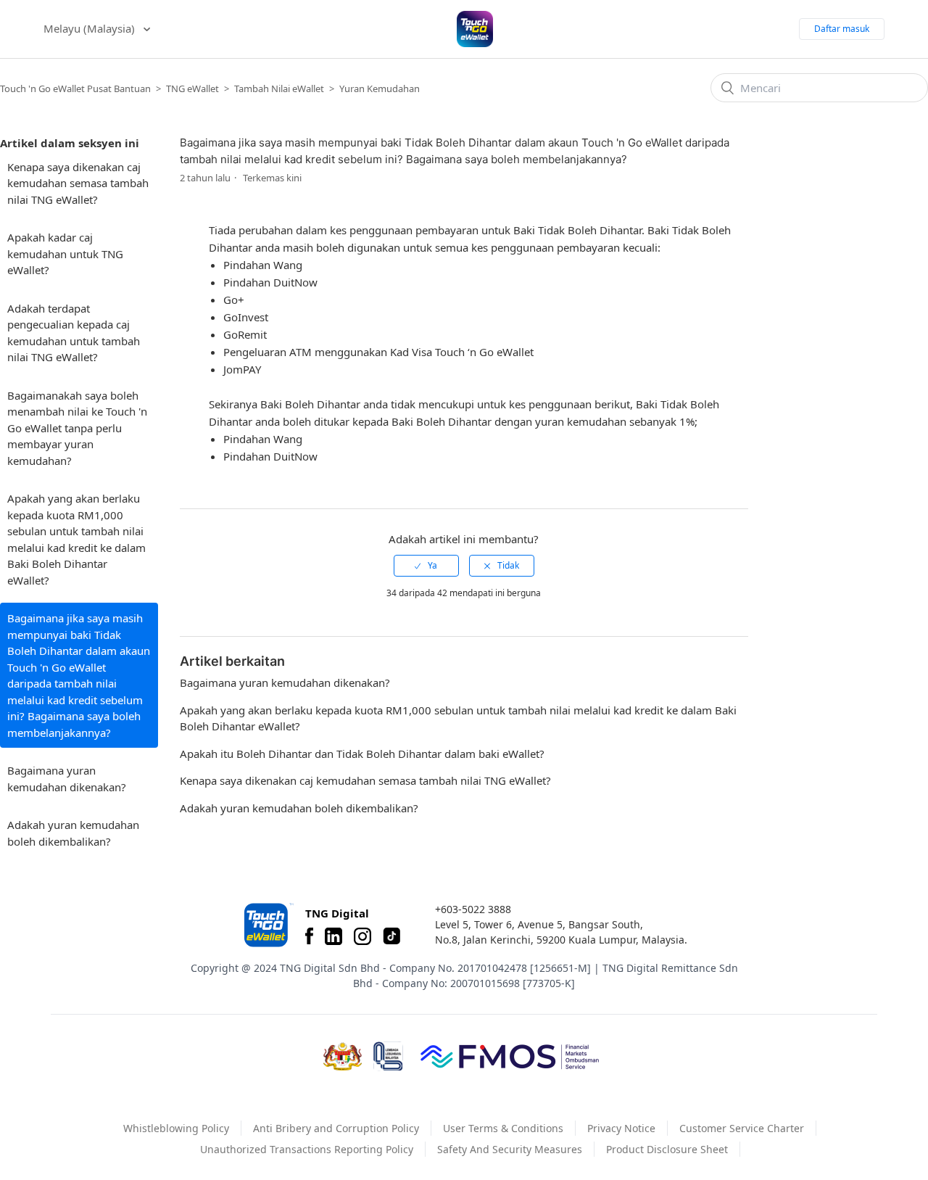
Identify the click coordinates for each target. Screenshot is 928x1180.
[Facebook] (309, 936)
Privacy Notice (621, 1128)
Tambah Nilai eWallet (279, 88)
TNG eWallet (192, 88)
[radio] (426, 566)
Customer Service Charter (741, 1128)
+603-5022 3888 (473, 909)
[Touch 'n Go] (267, 925)
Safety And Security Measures (509, 1149)
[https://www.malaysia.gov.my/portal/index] (342, 1056)
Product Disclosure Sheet (667, 1149)
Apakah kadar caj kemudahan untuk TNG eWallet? (65, 253)
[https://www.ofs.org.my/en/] (510, 1056)
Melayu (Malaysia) (91, 28)
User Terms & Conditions (503, 1128)
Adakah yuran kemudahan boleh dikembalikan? (73, 833)
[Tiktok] (391, 936)
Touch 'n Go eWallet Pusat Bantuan (75, 88)
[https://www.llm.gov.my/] (388, 1056)
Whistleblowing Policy (176, 1128)
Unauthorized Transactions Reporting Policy (306, 1149)
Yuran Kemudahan (379, 88)
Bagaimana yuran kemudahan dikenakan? (66, 778)
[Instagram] (362, 936)
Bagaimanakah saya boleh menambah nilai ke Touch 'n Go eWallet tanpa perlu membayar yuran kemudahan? (77, 428)
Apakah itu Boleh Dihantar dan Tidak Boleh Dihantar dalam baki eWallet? (362, 753)
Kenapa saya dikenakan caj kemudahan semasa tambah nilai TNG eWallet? (78, 183)
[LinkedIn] (333, 936)
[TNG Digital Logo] (475, 29)
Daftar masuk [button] (841, 28)
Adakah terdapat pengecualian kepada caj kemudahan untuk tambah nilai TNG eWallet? (73, 333)
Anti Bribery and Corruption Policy (336, 1128)
